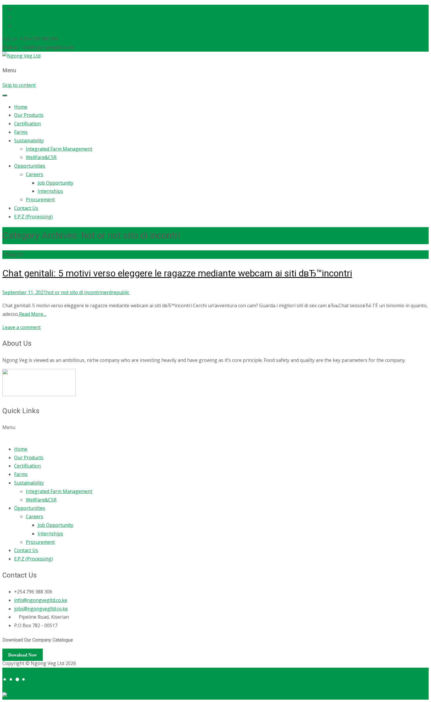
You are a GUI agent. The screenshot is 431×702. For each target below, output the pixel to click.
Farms (21, 132)
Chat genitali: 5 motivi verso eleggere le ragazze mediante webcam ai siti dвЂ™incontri (177, 273)
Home (20, 107)
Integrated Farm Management (59, 149)
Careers (34, 174)
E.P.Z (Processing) (33, 216)
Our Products (28, 115)
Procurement (40, 199)
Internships (50, 191)
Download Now (22, 655)
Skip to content (19, 85)
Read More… (32, 314)
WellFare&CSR (41, 157)
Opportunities (29, 166)
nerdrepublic (115, 292)
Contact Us (26, 208)
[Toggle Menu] (4, 95)
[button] (215, 431)
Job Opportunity (55, 183)
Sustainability (29, 140)
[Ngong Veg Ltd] (21, 56)
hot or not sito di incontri (73, 292)
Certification (27, 123)
